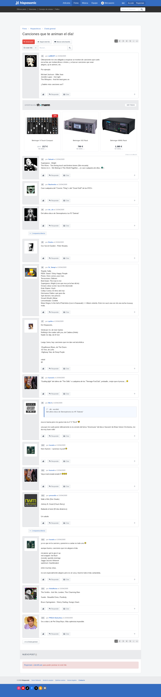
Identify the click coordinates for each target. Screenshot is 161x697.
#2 (42, 159)
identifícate (38, 665)
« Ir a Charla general (30, 642)
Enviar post (29, 42)
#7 (42, 321)
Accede (131, 3)
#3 (42, 184)
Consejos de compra (46, 9)
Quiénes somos (60, 680)
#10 (43, 445)
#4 (42, 210)
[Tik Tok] (27, 688)
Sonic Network (36, 680)
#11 (43, 470)
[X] (36, 688)
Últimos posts (21, 9)
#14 (43, 588)
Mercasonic (109, 3)
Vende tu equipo (48, 680)
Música (85, 3)
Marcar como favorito (63, 42)
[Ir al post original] (47, 409)
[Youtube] (23, 688)
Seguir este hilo (45, 42)
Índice (57, 9)
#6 (42, 267)
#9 (42, 403)
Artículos (66, 3)
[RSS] (40, 688)
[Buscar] (141, 9)
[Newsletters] (45, 688)
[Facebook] (32, 688)
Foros (76, 3)
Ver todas (131, 105)
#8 (42, 378)
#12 (43, 495)
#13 (43, 539)
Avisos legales (72, 680)
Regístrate (140, 3)
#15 (43, 618)
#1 (42, 56)
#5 (42, 242)
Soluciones (32, 9)
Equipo (95, 3)
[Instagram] (19, 688)
